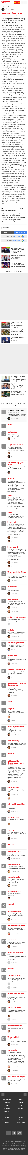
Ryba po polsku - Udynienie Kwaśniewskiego (16, 685)
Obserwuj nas (13, 236)
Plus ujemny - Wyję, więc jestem (15, 464)
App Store (4, 221)
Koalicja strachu (12, 599)
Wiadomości (7, 1100)
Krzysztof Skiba (14, 1083)
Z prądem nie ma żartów (15, 445)
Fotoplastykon (12, 587)
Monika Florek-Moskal (15, 858)
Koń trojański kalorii (14, 852)
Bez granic (10, 904)
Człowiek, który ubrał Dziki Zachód (16, 805)
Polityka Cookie (7, 1125)
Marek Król (13, 472)
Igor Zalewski (14, 541)
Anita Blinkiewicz (14, 798)
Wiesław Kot (13, 677)
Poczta (9, 495)
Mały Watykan (12, 655)
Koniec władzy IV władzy (15, 643)
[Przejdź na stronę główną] (0, 2)
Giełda (9, 701)
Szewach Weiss (14, 1016)
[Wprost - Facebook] (8, 1133)
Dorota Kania (14, 607)
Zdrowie (7, 1103)
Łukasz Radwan (14, 1001)
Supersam (10, 753)
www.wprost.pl (13, 1150)
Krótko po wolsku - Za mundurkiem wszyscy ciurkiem (15, 763)
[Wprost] (1, 6)
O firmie (7, 1117)
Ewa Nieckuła (14, 885)
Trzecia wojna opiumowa (15, 727)
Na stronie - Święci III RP (15, 410)
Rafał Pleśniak (14, 580)
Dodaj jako (13, 240)
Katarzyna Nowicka (15, 649)
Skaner (9, 424)
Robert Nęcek (14, 663)
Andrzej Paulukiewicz (15, 1067)
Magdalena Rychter (15, 824)
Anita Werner (13, 456)
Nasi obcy (10, 830)
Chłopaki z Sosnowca (14, 1008)
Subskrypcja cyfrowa (7, 1119)
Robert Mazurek (14, 537)
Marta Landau (14, 898)
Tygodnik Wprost (5, 227)
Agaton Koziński (14, 794)
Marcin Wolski (14, 781)
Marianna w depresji (14, 911)
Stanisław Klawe (14, 1070)
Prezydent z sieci (13, 817)
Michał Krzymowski (15, 636)
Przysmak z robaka (13, 877)
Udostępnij (22, 232)
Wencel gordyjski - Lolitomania (13, 1038)
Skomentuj (7, 232)
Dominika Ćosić (14, 934)
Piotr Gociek (13, 984)
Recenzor (10, 968)
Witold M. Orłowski (15, 734)
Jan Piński (13, 720)
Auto (7, 1106)
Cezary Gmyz (14, 838)
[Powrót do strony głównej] (2, 1094)
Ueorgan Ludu (12, 1050)
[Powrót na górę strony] (25, 1094)
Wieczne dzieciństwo (14, 891)
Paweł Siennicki (14, 453)
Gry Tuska (10, 630)
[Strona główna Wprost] (5, 2)
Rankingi (7, 1112)
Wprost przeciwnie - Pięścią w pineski (16, 573)
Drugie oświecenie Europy (16, 926)
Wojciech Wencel (14, 1044)
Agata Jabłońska (14, 919)
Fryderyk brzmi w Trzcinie (15, 994)
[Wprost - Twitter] (14, 1133)
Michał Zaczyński (14, 811)
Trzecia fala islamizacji (15, 953)
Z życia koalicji (12, 522)
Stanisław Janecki (15, 418)
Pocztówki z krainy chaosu (16, 670)
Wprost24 (10, 479)
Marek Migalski (14, 624)
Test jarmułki (11, 940)
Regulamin (7, 1122)
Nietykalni (10, 709)
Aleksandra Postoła (15, 871)
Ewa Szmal (13, 1019)
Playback (10, 512)
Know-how (10, 844)
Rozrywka (7, 1109)
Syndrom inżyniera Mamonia (16, 617)
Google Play (11, 221)
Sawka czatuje (12, 432)
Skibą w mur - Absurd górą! (16, 1077)
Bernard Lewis (14, 962)
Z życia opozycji (12, 547)
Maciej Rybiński (14, 695)
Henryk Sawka (14, 438)
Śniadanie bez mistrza (14, 1026)
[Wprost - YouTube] (19, 1133)
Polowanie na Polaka (14, 976)
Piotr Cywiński (14, 946)
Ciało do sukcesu (13, 787)
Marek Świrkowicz (14, 987)
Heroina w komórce (13, 864)
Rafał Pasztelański (15, 611)
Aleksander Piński (14, 717)
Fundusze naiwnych (13, 741)
